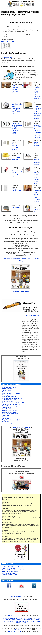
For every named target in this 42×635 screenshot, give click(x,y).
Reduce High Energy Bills (16, 109)
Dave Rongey (17, 615)
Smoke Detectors (14, 144)
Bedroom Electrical (15, 92)
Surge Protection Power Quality (11, 420)
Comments (10, 621)
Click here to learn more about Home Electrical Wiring (21, 260)
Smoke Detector (36, 92)
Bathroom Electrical (15, 88)
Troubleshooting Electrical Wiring (12, 423)
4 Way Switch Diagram (16, 131)
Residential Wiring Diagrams (17, 124)
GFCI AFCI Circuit (37, 99)
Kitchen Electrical (36, 173)
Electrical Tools (37, 210)
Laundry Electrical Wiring (36, 181)
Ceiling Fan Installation (37, 144)
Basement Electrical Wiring (37, 201)
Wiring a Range (17, 190)
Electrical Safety (37, 88)
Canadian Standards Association (25, 627)
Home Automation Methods (10, 413)
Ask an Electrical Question (22, 601)
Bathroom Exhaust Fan (37, 160)
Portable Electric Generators (37, 111)
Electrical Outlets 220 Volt (37, 132)
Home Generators (37, 107)
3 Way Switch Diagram (16, 127)
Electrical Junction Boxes (16, 160)
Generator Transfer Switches (37, 116)
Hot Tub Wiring (16, 207)
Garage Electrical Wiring (36, 195)
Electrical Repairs (15, 175)
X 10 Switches (16, 134)
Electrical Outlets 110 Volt (37, 126)
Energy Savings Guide (17, 105)
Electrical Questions (17, 596)
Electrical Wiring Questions (10, 574)
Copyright (9, 615)
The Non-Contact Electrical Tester (30, 316)
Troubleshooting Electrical (17, 171)
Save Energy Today (16, 112)
